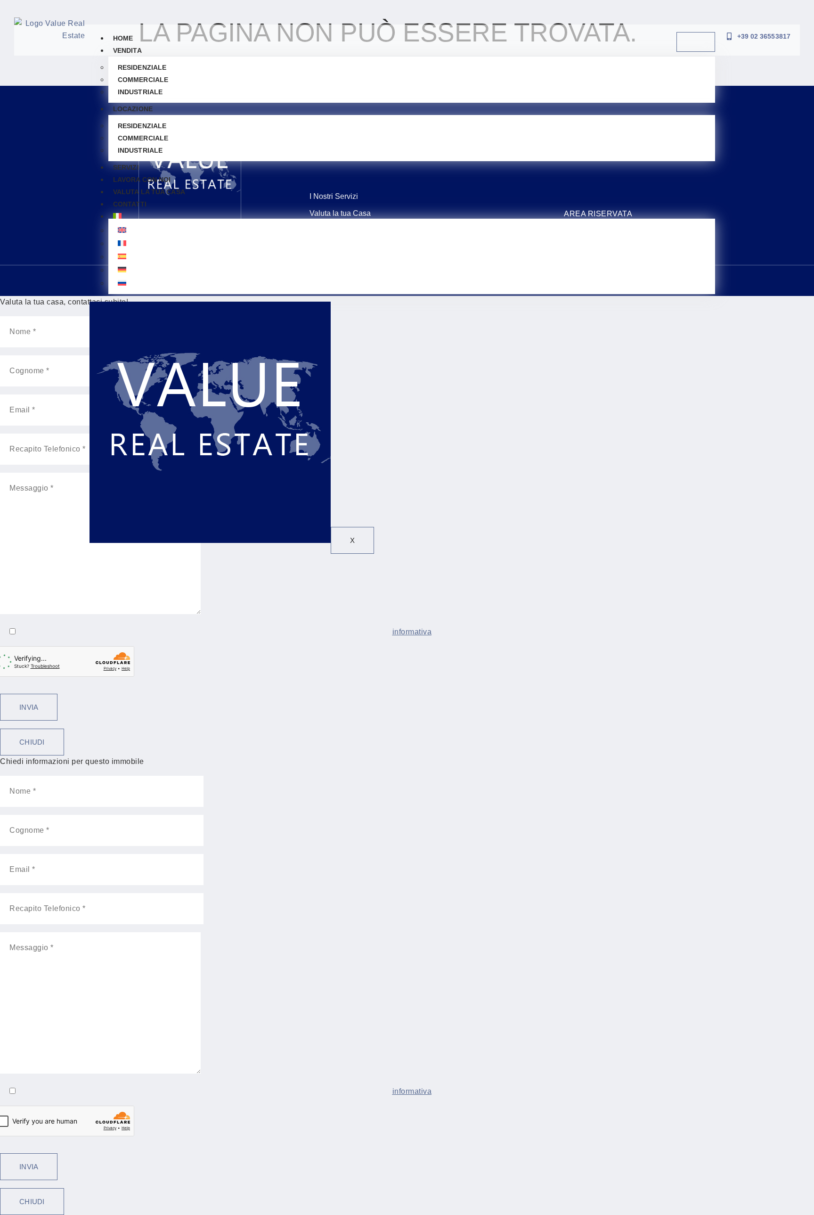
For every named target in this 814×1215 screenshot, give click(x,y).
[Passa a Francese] (411, 243)
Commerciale (143, 79)
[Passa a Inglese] (411, 230)
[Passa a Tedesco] (411, 269)
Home (123, 38)
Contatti (130, 204)
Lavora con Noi (142, 179)
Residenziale (142, 67)
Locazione (133, 109)
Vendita (127, 50)
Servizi (126, 167)
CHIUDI (32, 742)
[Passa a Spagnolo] (411, 256)
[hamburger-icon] (695, 42)
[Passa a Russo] (411, 282)
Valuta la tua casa (149, 192)
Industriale (140, 92)
